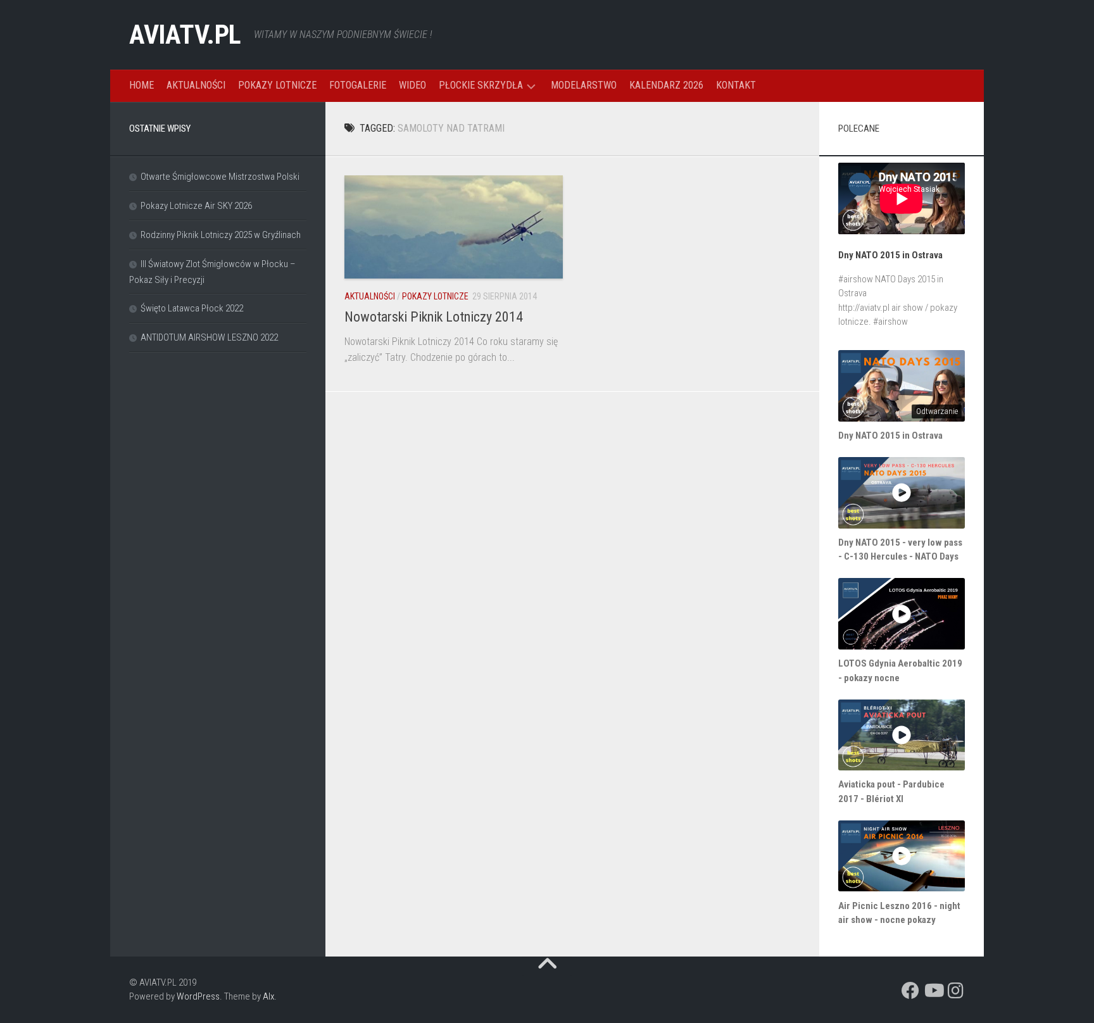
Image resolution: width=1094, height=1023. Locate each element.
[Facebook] (910, 991)
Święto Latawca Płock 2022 (192, 308)
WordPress (198, 996)
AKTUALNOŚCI (196, 85)
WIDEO (412, 85)
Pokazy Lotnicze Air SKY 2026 (196, 205)
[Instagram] (956, 991)
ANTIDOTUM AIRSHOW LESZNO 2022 (209, 337)
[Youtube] (933, 991)
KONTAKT (736, 85)
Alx (268, 996)
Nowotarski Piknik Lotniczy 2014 (433, 317)
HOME (141, 85)
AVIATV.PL (185, 34)
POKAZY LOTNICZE (277, 85)
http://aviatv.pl (864, 307)
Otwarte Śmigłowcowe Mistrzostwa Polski (220, 176)
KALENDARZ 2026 (666, 85)
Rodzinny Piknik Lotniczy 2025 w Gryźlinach (221, 235)
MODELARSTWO (584, 85)
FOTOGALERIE (357, 85)
